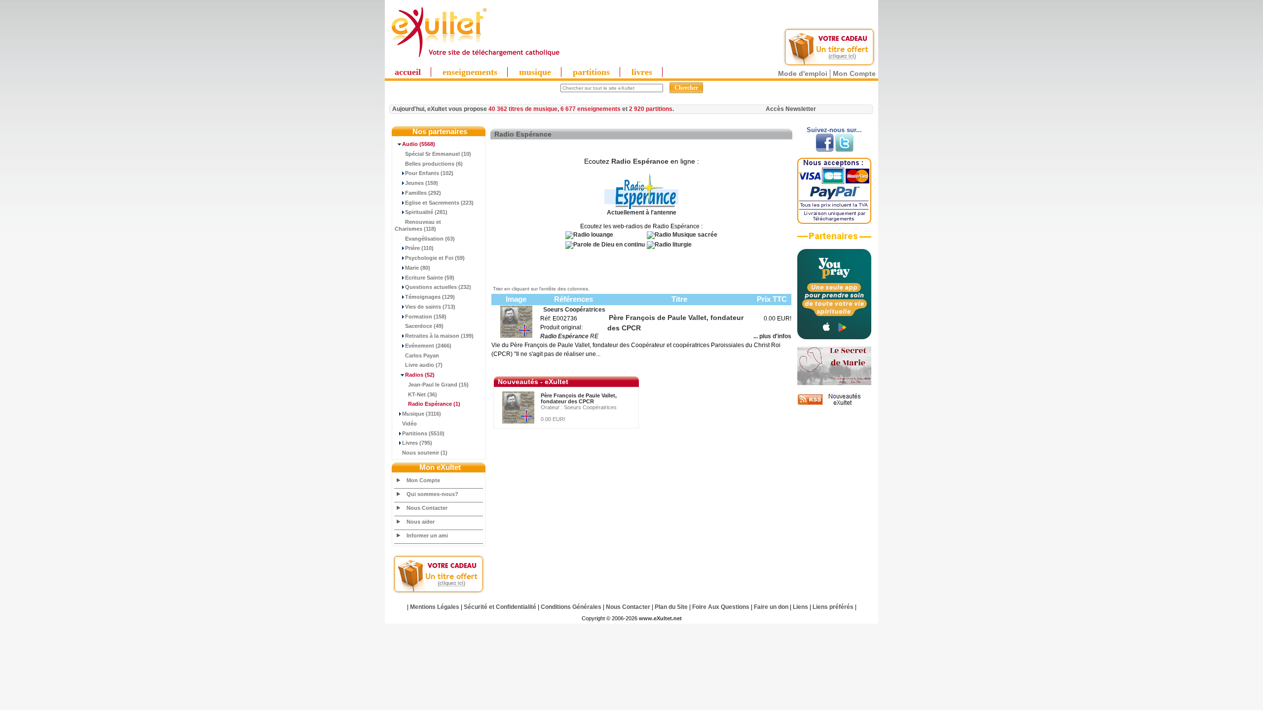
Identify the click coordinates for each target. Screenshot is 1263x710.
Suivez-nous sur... (834, 130)
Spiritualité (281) (426, 212)
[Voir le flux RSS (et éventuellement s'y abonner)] (834, 404)
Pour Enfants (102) (429, 173)
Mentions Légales (434, 607)
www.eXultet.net (660, 618)
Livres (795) (417, 443)
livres (642, 72)
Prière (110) (419, 248)
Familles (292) (423, 193)
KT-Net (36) (422, 394)
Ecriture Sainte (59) (429, 278)
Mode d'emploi (802, 73)
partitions (591, 72)
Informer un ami (427, 535)
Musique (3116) (421, 414)
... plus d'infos (772, 336)
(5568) (418, 144)
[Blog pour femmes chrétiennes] (834, 383)
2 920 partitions (650, 109)
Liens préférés (833, 607)
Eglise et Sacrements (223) (439, 203)
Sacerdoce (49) (424, 326)
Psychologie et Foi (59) (435, 258)
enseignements (470, 72)
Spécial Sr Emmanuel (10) (438, 154)
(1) (434, 404)
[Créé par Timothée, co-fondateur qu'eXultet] (834, 337)
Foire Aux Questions (720, 607)
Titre (679, 299)
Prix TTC (772, 299)
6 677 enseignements (590, 109)
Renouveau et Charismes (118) (418, 225)
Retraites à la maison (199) (439, 336)
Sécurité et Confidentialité (500, 607)
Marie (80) (417, 268)
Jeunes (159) (421, 183)
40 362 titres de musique (522, 109)
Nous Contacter (427, 508)
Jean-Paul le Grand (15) (438, 385)
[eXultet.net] (475, 57)
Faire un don (771, 607)
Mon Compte (854, 73)
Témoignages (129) (430, 297)
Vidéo (409, 423)
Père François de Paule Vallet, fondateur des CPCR (579, 398)
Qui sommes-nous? (432, 494)
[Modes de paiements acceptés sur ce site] (834, 221)
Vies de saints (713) (430, 307)
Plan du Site (671, 607)
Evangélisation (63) (430, 239)
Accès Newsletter (791, 109)
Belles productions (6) (434, 164)
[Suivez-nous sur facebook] (825, 149)
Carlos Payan (422, 355)
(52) (420, 375)
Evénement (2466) (428, 346)
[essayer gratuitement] (829, 65)
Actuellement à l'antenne (641, 212)
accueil (408, 72)
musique (535, 72)
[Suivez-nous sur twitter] (844, 149)
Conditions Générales (571, 607)
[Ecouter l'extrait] (834, 239)
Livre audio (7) (424, 365)
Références (573, 299)
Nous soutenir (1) (424, 453)
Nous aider (421, 522)
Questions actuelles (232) (438, 287)
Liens (800, 607)
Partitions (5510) (423, 433)
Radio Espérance (640, 161)
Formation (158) (425, 317)
